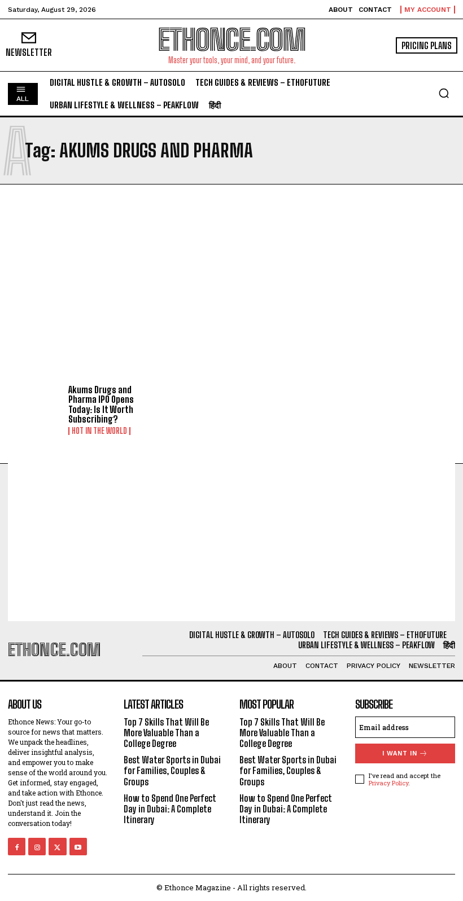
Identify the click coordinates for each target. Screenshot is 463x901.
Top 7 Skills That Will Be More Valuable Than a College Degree (166, 733)
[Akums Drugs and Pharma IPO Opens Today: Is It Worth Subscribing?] (34, 407)
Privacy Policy (388, 783)
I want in (399, 753)
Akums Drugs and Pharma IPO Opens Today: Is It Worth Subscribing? (101, 404)
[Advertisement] (231, 286)
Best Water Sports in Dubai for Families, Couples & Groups (172, 770)
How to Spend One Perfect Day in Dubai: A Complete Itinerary (170, 809)
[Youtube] (78, 846)
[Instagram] (37, 846)
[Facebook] (16, 846)
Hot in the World (99, 431)
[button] (444, 93)
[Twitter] (57, 846)
